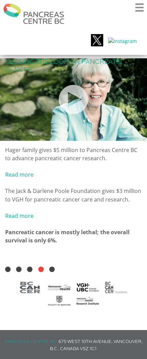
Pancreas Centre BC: (30, 341)
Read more (19, 174)
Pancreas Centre (34, 13)
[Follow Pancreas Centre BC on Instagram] (122, 41)
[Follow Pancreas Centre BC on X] (97, 41)
